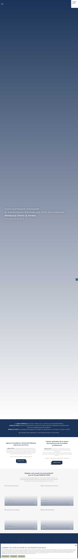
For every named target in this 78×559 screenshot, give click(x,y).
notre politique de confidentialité (41, 553)
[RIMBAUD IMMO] (74, 4)
